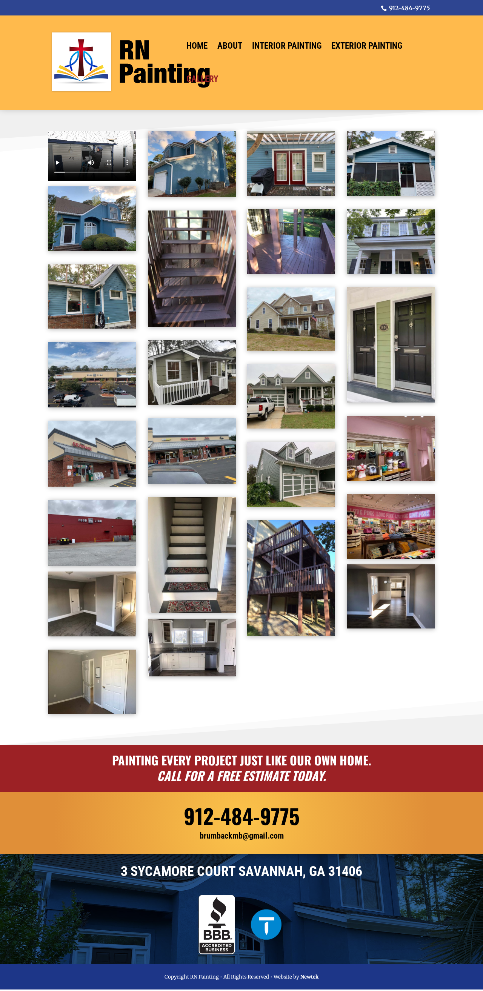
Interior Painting (286, 47)
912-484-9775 (242, 815)
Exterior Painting (366, 47)
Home (197, 47)
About (229, 47)
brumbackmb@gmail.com (242, 835)
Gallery (202, 80)
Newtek (309, 977)
